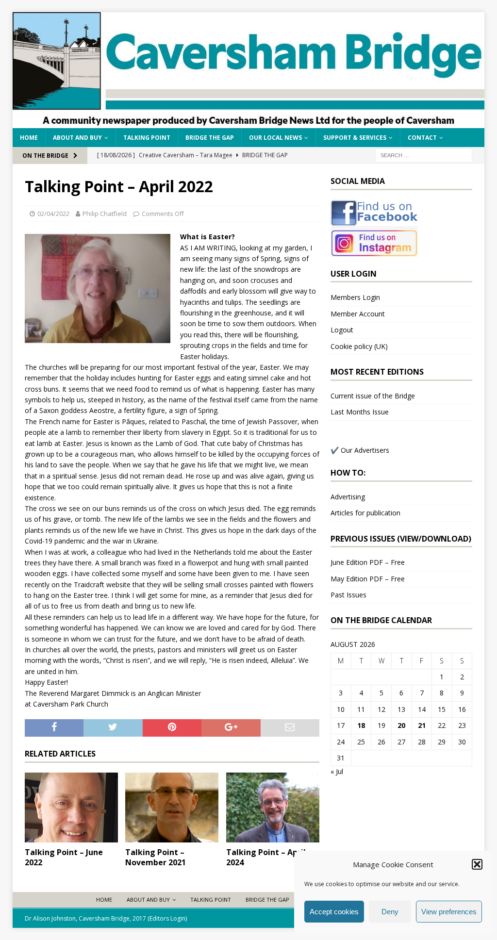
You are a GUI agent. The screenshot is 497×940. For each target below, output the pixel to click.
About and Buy (77, 137)
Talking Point (146, 137)
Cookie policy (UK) (359, 346)
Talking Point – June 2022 (64, 857)
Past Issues (348, 594)
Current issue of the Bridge (373, 395)
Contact (422, 137)
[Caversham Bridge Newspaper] (249, 122)
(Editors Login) (167, 918)
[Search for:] (423, 154)
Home (29, 137)
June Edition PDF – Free (368, 562)
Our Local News (275, 137)
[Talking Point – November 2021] (171, 808)
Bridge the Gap (209, 137)
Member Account (358, 313)
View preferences (449, 911)
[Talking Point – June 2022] (71, 807)
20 (401, 725)
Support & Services (354, 137)
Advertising (348, 496)
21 (422, 725)
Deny (389, 911)
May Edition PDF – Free (368, 578)
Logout (342, 329)
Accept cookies (334, 911)
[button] (477, 864)
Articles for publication (365, 512)
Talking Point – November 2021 (155, 857)
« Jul (337, 771)
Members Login (355, 297)
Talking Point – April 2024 (266, 857)
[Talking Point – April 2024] (272, 808)
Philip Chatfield (105, 213)
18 (361, 725)
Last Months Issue (360, 411)
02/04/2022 (53, 213)
